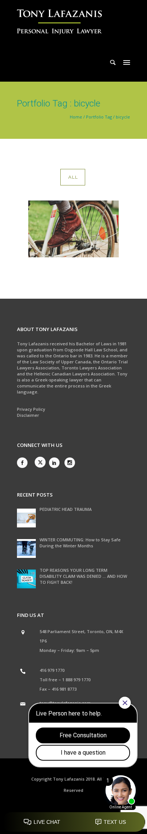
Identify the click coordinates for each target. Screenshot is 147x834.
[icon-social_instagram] (69, 462)
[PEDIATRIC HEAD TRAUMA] (26, 518)
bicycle (123, 117)
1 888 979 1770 (76, 679)
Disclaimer (28, 415)
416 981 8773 (64, 689)
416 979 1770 (52, 670)
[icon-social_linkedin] (56, 462)
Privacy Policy (31, 409)
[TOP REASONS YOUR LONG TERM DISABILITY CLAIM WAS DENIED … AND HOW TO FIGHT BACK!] (26, 579)
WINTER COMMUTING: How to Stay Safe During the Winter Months (80, 542)
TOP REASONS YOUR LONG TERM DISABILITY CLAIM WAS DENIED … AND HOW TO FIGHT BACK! (83, 576)
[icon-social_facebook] (24, 462)
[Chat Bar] (73, 822)
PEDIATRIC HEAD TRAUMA (66, 509)
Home (76, 117)
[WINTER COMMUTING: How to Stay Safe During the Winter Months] (26, 548)
